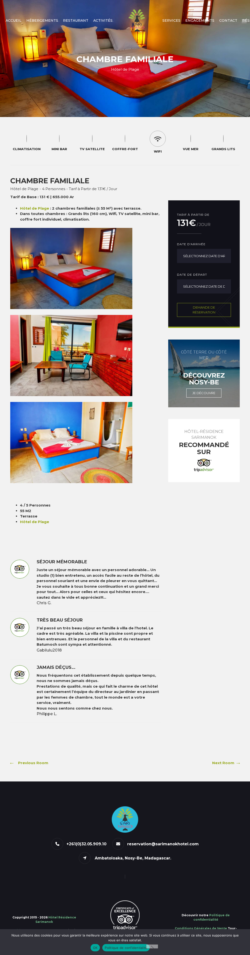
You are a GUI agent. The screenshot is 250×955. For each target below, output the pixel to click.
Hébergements (42, 20)
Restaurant (75, 20)
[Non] (152, 946)
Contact (228, 20)
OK (95, 948)
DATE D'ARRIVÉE (191, 244)
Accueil (13, 20)
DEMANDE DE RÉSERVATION (204, 309)
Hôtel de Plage (34, 208)
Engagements (199, 20)
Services (171, 20)
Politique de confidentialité (126, 948)
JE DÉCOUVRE (203, 393)
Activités (103, 20)
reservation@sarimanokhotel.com (163, 844)
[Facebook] (125, 876)
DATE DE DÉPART (192, 274)
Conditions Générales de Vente (201, 928)
